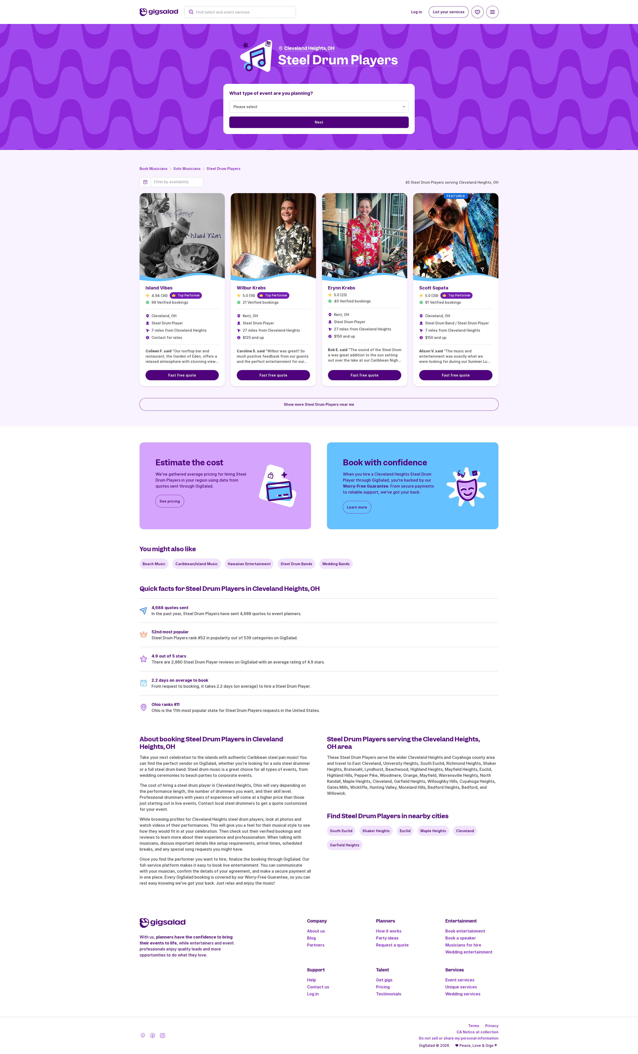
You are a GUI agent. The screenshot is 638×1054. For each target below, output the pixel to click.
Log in (416, 12)
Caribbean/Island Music (196, 564)
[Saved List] (477, 12)
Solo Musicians (187, 168)
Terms (473, 1026)
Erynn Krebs (341, 287)
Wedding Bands (336, 564)
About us (316, 930)
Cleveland (465, 831)
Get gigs (384, 979)
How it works (388, 930)
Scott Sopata (433, 287)
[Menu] (492, 12)
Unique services (461, 986)
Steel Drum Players (223, 168)
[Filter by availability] (177, 181)
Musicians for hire (463, 944)
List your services (449, 12)
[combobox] (242, 12)
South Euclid (341, 831)
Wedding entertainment (468, 951)
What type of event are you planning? (271, 93)
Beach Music (154, 564)
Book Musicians (153, 168)
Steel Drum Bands (296, 564)
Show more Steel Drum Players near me (319, 404)
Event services (460, 979)
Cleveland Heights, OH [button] (309, 48)
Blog (311, 937)
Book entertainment (465, 930)
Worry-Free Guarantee (365, 486)
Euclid (405, 831)
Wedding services (462, 993)
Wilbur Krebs (251, 287)
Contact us (318, 986)
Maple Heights (433, 831)
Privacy (491, 1026)
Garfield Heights (344, 845)
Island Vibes (159, 287)
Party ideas (387, 937)
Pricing (383, 986)
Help (311, 979)
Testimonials (388, 993)
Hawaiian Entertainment (249, 564)
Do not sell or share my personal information (458, 1038)
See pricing (170, 501)
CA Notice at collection (477, 1032)
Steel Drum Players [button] (338, 60)
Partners (315, 944)
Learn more (357, 507)
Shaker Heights (376, 831)
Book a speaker (460, 937)
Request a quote (392, 944)
